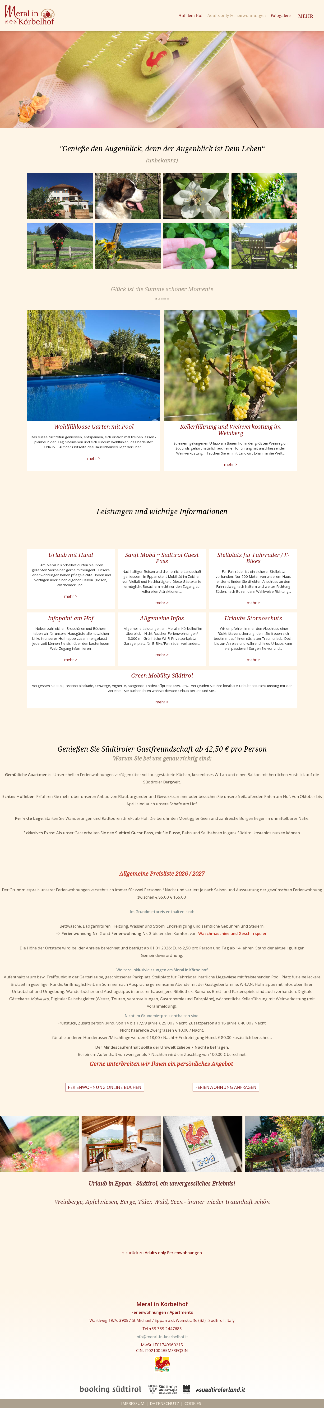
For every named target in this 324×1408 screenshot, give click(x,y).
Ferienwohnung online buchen (104, 1087)
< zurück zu (162, 1252)
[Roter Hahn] (162, 1363)
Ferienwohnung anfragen (225, 1087)
